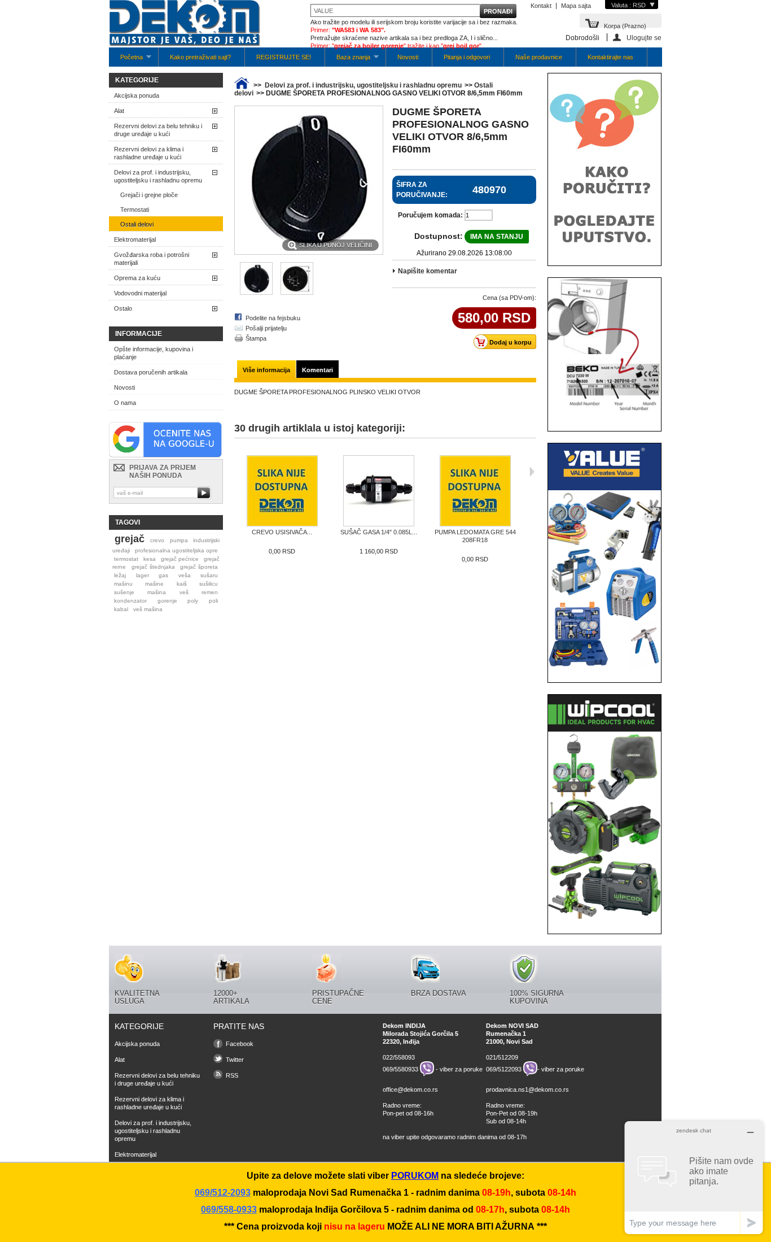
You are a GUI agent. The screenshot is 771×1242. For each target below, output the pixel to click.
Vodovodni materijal (140, 293)
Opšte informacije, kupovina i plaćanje (153, 353)
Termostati (134, 209)
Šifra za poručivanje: (422, 190)
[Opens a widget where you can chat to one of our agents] (693, 1177)
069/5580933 (400, 1068)
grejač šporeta (199, 567)
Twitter (235, 1059)
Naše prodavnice (538, 57)
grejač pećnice (180, 559)
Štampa (256, 338)
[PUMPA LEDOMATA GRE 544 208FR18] (475, 491)
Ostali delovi (137, 224)
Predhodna (236, 472)
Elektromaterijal (135, 239)
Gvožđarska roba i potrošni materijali (151, 258)
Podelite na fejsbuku (273, 318)
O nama (125, 402)
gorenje (167, 601)
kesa (149, 559)
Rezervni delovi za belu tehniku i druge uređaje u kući (158, 130)
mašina (156, 592)
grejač (129, 538)
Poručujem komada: (430, 215)
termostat (126, 559)
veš (184, 592)
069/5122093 (504, 1068)
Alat (119, 110)
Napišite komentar (427, 271)
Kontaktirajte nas (610, 57)
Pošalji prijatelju (266, 328)
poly (192, 601)
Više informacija (266, 370)
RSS (232, 1075)
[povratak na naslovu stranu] (241, 85)
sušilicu (208, 584)
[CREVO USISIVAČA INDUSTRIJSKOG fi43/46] (282, 491)
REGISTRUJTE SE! (283, 57)
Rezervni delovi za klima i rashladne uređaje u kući (148, 153)
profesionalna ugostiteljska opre (176, 550)
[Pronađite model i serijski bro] (604, 415)
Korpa (625, 25)
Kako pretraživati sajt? (200, 57)
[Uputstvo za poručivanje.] (604, 250)
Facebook (239, 1043)
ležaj (120, 575)
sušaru (209, 575)
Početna (126, 60)
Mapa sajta (576, 5)
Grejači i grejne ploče (149, 194)
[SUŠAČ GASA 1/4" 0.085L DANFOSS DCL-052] (378, 491)
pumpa (179, 540)
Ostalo (123, 308)
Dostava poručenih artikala (150, 372)
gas (163, 575)
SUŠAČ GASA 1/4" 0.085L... (378, 532)
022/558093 (399, 1057)
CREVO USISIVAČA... (282, 532)
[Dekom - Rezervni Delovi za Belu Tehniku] (184, 24)
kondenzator (130, 601)
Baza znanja (347, 60)
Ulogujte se (644, 37)
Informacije (138, 334)
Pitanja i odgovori (467, 57)
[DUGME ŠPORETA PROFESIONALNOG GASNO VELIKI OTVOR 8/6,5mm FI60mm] (297, 292)
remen (209, 592)
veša (184, 575)
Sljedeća (532, 472)
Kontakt (541, 5)
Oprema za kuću (137, 277)
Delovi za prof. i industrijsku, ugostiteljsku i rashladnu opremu (158, 176)
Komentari (317, 370)
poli (213, 601)
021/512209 (502, 1057)
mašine (154, 584)
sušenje (124, 592)
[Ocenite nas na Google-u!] (165, 455)
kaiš (182, 584)
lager (142, 575)
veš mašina (148, 609)
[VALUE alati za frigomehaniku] (604, 667)
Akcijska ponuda (136, 95)
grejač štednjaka (153, 567)
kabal (121, 609)
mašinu (123, 584)
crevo (157, 540)
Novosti (407, 57)
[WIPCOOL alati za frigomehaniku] (604, 918)
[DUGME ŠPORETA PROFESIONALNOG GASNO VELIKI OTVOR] (256, 292)
